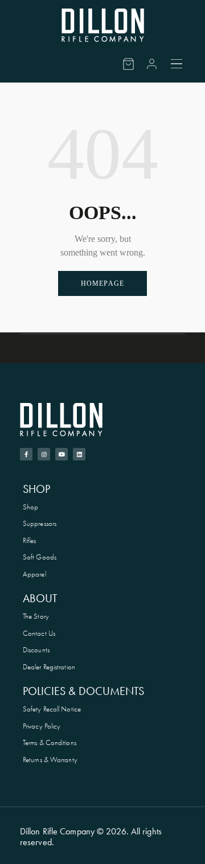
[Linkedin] (79, 454)
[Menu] (177, 63)
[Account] (151, 64)
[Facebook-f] (26, 454)
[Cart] (128, 64)
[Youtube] (61, 454)
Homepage (103, 283)
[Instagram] (44, 454)
